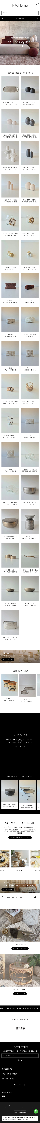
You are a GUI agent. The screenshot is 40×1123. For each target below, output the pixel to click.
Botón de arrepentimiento (20, 1110)
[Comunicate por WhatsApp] (36, 1111)
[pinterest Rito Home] (25, 1084)
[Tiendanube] (20, 1113)
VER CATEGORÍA (20, 746)
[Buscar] (36, 12)
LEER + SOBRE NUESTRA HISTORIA (20, 837)
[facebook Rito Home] (20, 1084)
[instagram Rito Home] (15, 1084)
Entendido (25, 1119)
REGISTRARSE (20, 19)
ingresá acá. (32, 1108)
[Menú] (2, 5)
